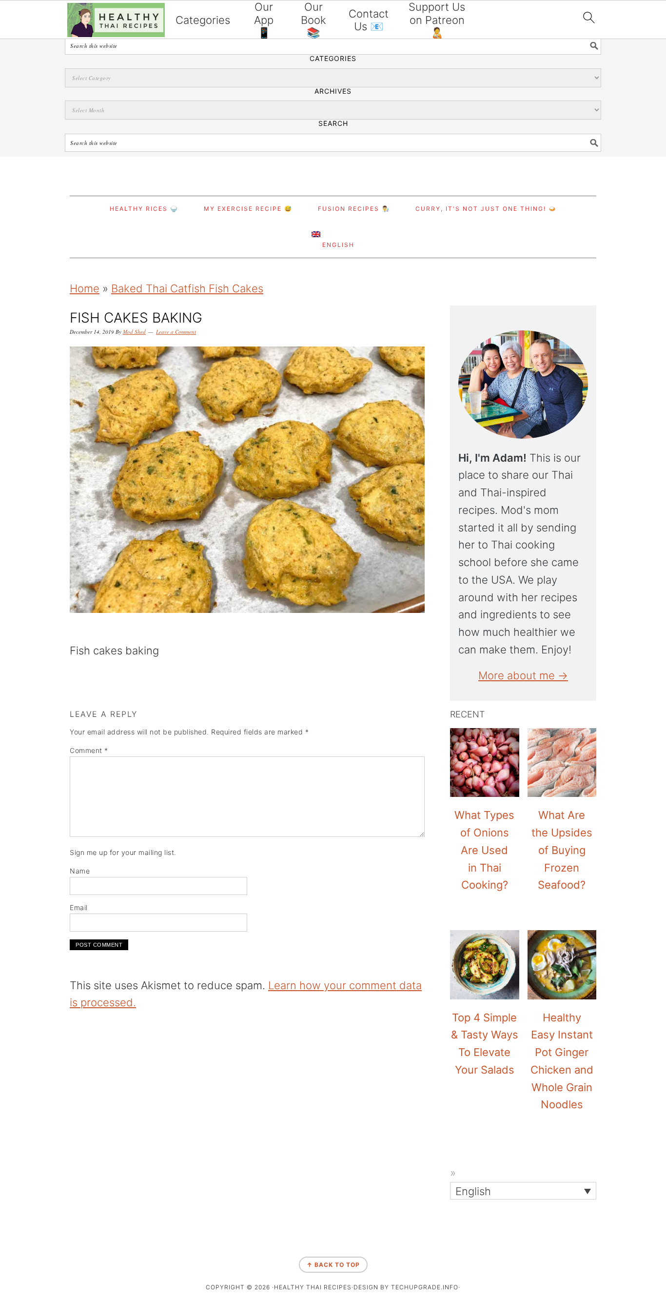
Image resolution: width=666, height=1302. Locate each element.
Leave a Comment (176, 331)
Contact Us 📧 (369, 20)
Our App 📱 (264, 19)
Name (80, 871)
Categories (203, 20)
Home (84, 288)
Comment (89, 750)
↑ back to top (333, 1264)
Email (79, 907)
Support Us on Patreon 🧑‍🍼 (437, 19)
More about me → (523, 675)
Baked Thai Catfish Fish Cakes (187, 288)
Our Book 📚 (313, 19)
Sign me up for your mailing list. (123, 852)
